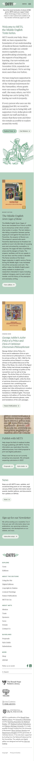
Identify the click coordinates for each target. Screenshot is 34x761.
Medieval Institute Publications (21, 724)
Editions (5, 570)
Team (4, 613)
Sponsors (5, 617)
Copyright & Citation (9, 588)
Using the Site (7, 580)
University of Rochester (23, 719)
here (14, 14)
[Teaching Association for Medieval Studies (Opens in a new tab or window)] (6, 693)
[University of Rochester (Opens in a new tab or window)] (12, 711)
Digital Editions (8, 584)
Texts (4, 567)
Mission (5, 609)
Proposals (6, 638)
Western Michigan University (14, 726)
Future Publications (9, 596)
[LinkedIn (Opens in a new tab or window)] (30, 665)
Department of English (9, 733)
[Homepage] (10, 555)
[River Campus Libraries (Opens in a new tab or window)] (9, 703)
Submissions (7, 646)
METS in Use (7, 600)
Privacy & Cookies (15, 753)
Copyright (5, 753)
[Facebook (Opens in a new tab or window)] (27, 665)
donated (6, 106)
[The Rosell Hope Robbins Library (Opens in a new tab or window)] (11, 683)
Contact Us (6, 629)
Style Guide (6, 642)
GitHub (5, 660)
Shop (4, 656)
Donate (5, 625)
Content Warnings (9, 592)
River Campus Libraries (19, 730)
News (4, 621)
